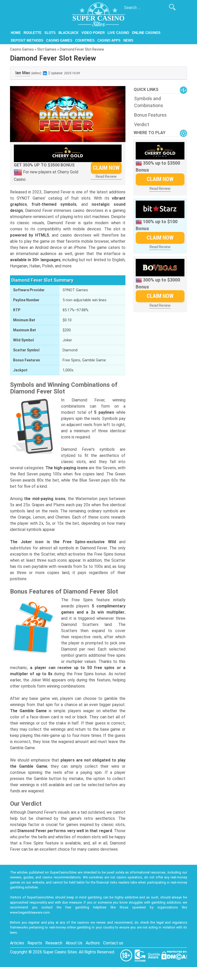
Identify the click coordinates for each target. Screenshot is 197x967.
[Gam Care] (140, 955)
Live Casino (118, 33)
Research (53, 943)
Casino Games (59, 40)
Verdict (141, 124)
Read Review (106, 176)
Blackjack (68, 33)
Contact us (113, 943)
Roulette (33, 33)
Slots (50, 33)
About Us (74, 943)
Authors (93, 943)
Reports (34, 943)
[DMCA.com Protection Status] (174, 955)
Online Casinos (146, 33)
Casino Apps (109, 40)
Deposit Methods (27, 40)
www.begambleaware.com (30, 912)
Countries (85, 40)
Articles (17, 943)
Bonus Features (150, 115)
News (128, 40)
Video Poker (93, 33)
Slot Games (46, 49)
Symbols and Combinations (148, 102)
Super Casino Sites (60, 952)
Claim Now (106, 168)
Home (16, 33)
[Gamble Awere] (154, 955)
